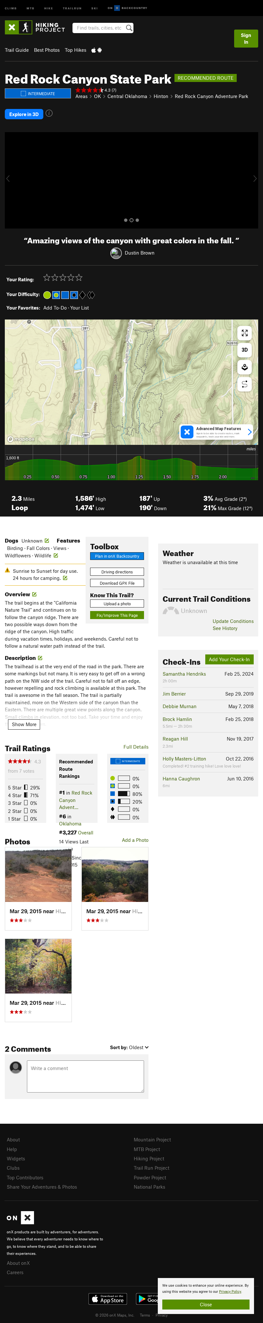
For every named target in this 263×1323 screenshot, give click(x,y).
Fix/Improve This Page (117, 615)
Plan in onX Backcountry (117, 556)
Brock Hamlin (177, 719)
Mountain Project (152, 1139)
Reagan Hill (175, 739)
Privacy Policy (230, 1292)
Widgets (16, 1158)
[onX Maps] (20, 1222)
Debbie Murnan (180, 706)
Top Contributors (25, 1177)
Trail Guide (17, 50)
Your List (79, 307)
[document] (206, 1296)
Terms (145, 1315)
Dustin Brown (140, 253)
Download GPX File (117, 583)
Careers (15, 1272)
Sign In (246, 38)
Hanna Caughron (181, 778)
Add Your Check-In (229, 659)
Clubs (13, 1168)
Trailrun (72, 8)
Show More (24, 724)
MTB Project (147, 1149)
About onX (18, 1263)
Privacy (162, 1315)
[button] (11, 180)
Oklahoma (70, 823)
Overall (85, 832)
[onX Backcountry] (127, 8)
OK (97, 96)
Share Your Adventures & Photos (42, 1187)
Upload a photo (117, 603)
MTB (31, 8)
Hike (48, 8)
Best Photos (47, 50)
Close (206, 1304)
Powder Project (150, 1177)
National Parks (149, 1187)
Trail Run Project (151, 1168)
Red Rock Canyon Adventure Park (211, 96)
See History (225, 628)
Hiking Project (149, 1158)
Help (12, 1149)
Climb (11, 8)
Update (233, 621)
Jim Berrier (174, 694)
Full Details (135, 747)
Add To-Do (55, 307)
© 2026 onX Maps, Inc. (114, 1315)
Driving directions (117, 571)
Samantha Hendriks (184, 674)
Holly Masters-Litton (184, 758)
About (13, 1139)
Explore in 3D (24, 114)
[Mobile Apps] (96, 50)
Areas (81, 96)
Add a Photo (135, 840)
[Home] (38, 27)
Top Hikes (75, 50)
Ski (94, 8)
